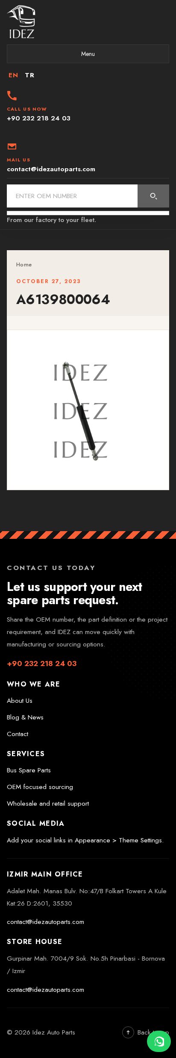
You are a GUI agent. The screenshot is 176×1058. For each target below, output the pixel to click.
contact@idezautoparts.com (45, 921)
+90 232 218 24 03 (41, 663)
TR (29, 75)
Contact (17, 734)
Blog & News (25, 717)
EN (13, 75)
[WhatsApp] (159, 1041)
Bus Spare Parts (29, 770)
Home (24, 264)
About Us (19, 700)
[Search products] (153, 196)
